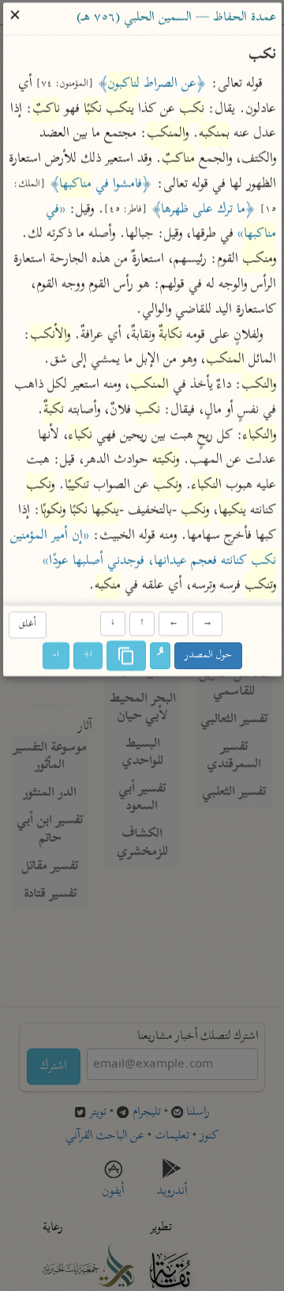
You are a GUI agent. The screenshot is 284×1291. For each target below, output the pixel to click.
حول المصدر (208, 656)
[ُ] (160, 656)
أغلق (27, 624)
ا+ (88, 656)
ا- (56, 656)
